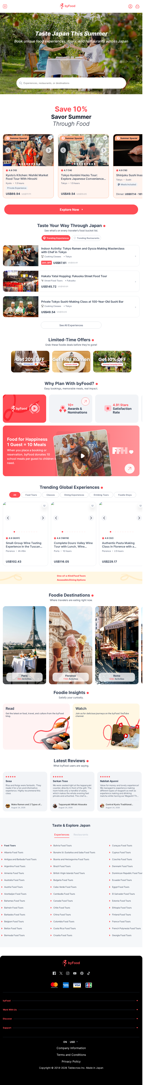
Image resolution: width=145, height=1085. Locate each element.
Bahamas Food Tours (14, 900)
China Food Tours (62, 914)
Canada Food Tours (63, 900)
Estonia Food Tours (121, 900)
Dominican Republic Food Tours (127, 873)
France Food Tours (121, 921)
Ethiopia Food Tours (122, 907)
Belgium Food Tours (14, 921)
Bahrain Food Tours (13, 907)
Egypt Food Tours (120, 887)
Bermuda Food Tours (14, 935)
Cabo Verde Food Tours (64, 887)
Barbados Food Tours (14, 914)
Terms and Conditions (71, 1054)
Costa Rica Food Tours (64, 928)
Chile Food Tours (61, 907)
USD (72, 1041)
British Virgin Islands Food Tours (69, 873)
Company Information (71, 1048)
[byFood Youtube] (75, 973)
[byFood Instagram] (68, 973)
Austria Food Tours (13, 887)
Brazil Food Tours (62, 866)
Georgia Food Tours (121, 935)
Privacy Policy (71, 1061)
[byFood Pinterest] (82, 973)
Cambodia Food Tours (64, 894)
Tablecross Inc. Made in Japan (85, 1067)
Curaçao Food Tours (122, 845)
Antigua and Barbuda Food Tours (20, 859)
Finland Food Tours (121, 914)
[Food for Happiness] (123, 450)
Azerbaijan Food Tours (15, 894)
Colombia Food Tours (63, 921)
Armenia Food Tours (14, 873)
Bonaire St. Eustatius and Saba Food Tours (74, 852)
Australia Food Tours (14, 880)
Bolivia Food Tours (62, 845)
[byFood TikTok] (88, 973)
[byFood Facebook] (54, 973)
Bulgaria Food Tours (63, 880)
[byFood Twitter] (61, 973)
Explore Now (69, 209)
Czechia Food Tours (122, 859)
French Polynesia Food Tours (126, 928)
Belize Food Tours (13, 928)
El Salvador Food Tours (123, 894)
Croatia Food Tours (62, 935)
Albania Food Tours (13, 852)
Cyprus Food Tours (121, 852)
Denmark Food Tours (122, 866)
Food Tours (10, 845)
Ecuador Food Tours (122, 880)
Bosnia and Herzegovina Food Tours (71, 859)
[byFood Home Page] (67, 8)
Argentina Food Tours (14, 866)
